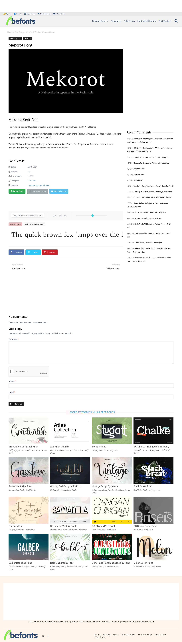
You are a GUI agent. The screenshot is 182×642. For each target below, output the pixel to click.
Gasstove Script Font (20, 486)
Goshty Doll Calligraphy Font (65, 486)
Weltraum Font (113, 268)
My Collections (45, 14)
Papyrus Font (139, 168)
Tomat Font (137, 180)
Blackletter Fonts (140, 490)
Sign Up (17, 14)
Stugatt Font (99, 446)
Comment (14, 339)
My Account (31, 14)
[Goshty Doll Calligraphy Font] (70, 470)
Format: (14, 171)
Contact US (160, 634)
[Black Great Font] (153, 470)
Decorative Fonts (141, 450)
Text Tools (164, 21)
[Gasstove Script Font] (28, 470)
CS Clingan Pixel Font (103, 526)
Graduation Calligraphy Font (24, 446)
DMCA (116, 634)
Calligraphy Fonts (16, 450)
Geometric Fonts (57, 450)
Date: (13, 167)
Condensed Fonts (16, 566)
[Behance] (43, 636)
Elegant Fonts (29, 566)
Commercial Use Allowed (38, 185)
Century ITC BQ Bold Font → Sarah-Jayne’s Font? (153, 191)
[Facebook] (47, 636)
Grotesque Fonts (71, 450)
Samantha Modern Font (63, 526)
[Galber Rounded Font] (28, 547)
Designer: (15, 180)
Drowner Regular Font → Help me (148, 218)
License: (14, 185)
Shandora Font (18, 268)
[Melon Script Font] (153, 547)
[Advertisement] (147, 81)
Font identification (146, 21)
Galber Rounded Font (20, 562)
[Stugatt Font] (112, 430)
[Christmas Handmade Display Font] (112, 547)
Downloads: (16, 176)
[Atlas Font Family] (70, 430)
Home (10, 32)
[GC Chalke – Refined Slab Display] (153, 430)
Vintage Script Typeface (105, 486)
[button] (176, 22)
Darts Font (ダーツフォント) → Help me (150, 212)
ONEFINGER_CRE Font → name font (148, 242)
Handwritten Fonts (33, 450)
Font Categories (21, 32)
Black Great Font (143, 486)
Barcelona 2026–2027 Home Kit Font (156, 197)
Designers (116, 21)
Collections (129, 21)
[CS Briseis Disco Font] (153, 510)
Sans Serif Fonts (111, 450)
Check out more (38, 191)
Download (18, 191)
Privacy (106, 634)
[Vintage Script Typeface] (112, 470)
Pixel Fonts (96, 529)
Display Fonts (97, 450)
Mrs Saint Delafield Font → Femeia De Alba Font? (153, 186)
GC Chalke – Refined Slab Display (151, 446)
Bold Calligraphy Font (62, 562)
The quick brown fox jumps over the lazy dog (67, 234)
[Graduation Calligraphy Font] (28, 430)
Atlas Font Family (59, 446)
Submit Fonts (60, 14)
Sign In (7, 14)
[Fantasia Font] (28, 510)
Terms (97, 634)
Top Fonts (100, 637)
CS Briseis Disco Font (145, 526)
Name (12, 381)
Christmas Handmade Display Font (111, 562)
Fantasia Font (16, 526)
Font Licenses (129, 634)
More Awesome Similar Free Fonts (92, 412)
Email (12, 392)
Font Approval (145, 634)
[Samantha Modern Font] (70, 510)
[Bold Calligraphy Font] (70, 547)
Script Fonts (31, 490)
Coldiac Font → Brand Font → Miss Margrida (151, 157)
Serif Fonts (35, 32)
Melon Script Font (143, 562)
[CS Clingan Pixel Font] (112, 510)
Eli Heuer (31, 180)
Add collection (59, 191)
